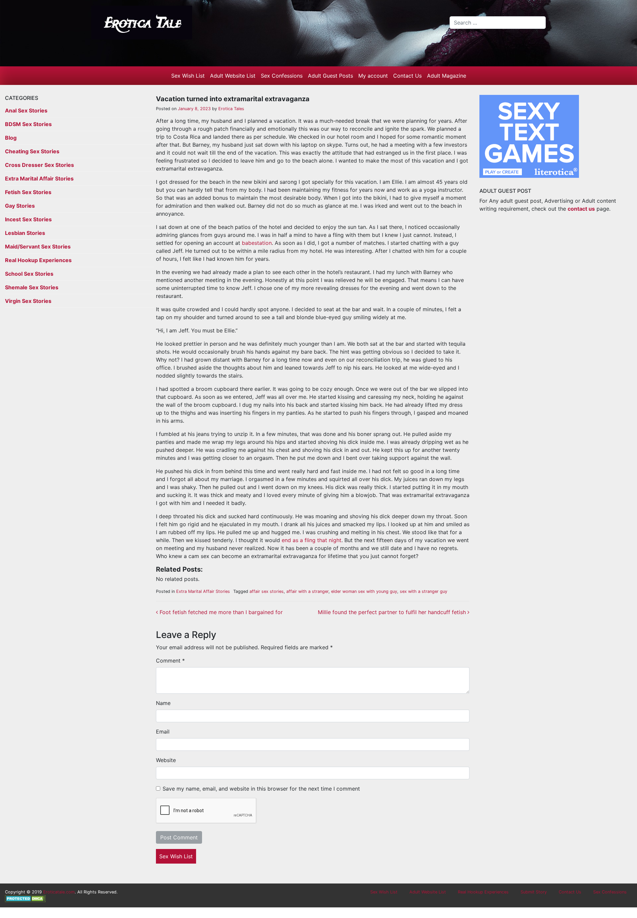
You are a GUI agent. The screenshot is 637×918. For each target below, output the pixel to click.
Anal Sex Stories (26, 110)
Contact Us (407, 75)
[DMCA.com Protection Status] (25, 898)
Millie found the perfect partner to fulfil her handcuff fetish (392, 612)
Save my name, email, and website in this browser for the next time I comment (261, 788)
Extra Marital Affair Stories (39, 178)
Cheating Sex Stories (32, 151)
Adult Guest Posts (330, 75)
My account (373, 75)
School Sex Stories (29, 273)
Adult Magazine (446, 75)
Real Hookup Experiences (38, 260)
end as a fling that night (311, 540)
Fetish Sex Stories (28, 192)
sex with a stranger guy (423, 591)
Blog (11, 137)
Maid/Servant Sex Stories (38, 246)
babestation (257, 243)
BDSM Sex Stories (28, 124)
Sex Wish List (188, 75)
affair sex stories (266, 591)
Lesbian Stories (25, 233)
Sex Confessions (282, 75)
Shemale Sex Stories (31, 287)
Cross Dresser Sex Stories (39, 165)
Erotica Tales (230, 108)
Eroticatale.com (59, 891)
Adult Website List (232, 75)
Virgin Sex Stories (28, 301)
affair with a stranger (307, 591)
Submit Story (534, 891)
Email (163, 731)
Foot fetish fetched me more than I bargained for (220, 612)
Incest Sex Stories (28, 219)
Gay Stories (20, 205)
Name (163, 703)
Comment (170, 660)
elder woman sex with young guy (364, 591)
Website (166, 760)
